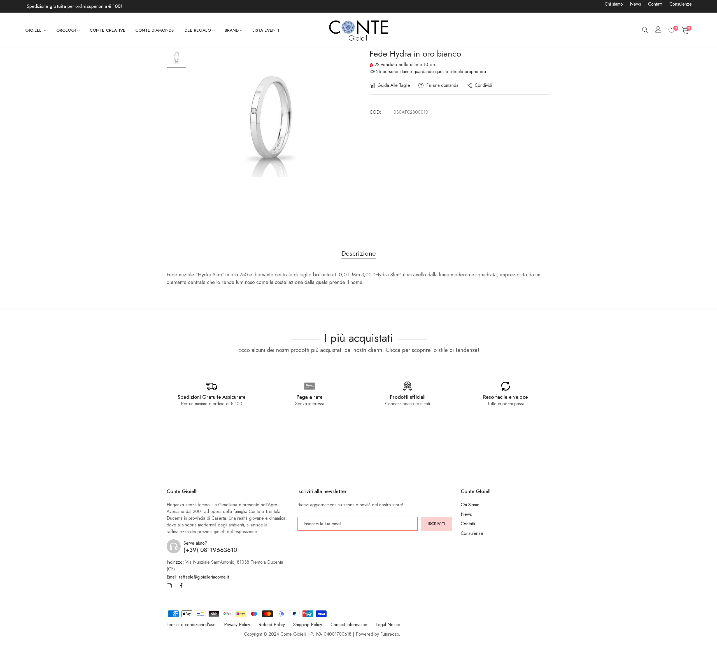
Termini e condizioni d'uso (191, 624)
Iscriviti (436, 524)
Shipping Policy (307, 624)
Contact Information (348, 624)
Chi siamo (614, 4)
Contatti (655, 4)
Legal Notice (388, 624)
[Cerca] (645, 30)
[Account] (658, 30)
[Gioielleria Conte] (358, 30)
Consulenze (680, 4)
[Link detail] (169, 586)
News (635, 4)
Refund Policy (272, 624)
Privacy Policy (237, 624)
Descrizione (358, 253)
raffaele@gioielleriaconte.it (198, 577)
